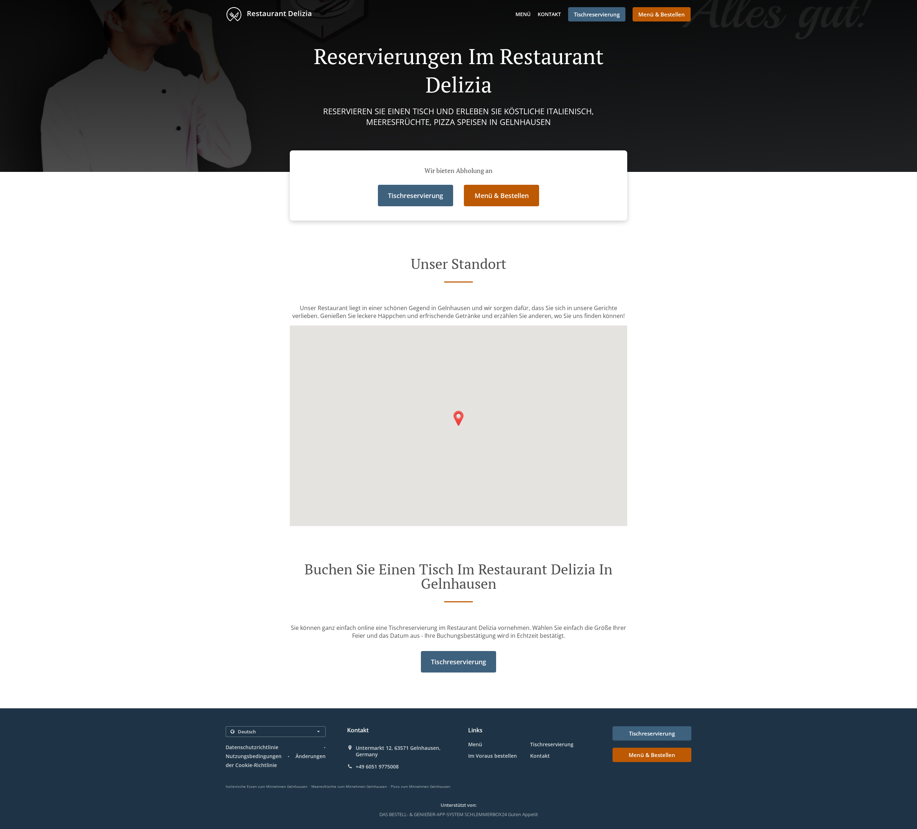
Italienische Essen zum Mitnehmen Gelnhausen (266, 786)
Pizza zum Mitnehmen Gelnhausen (420, 786)
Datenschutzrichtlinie (252, 747)
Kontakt (549, 14)
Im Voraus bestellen (492, 755)
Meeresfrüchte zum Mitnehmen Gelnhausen (349, 786)
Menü (522, 14)
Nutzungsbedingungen (254, 756)
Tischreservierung (551, 744)
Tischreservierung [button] (597, 14)
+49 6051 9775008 (377, 766)
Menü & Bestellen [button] (661, 14)
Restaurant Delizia (278, 13)
